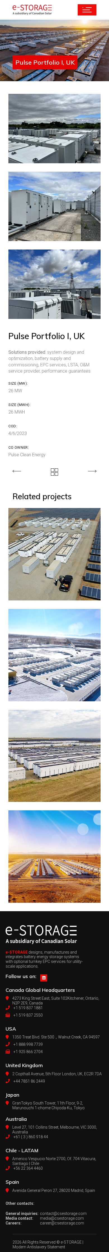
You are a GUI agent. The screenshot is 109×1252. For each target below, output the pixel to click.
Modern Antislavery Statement (39, 1247)
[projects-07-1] (54, 284)
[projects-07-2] (54, 206)
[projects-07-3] (54, 128)
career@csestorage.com (62, 1223)
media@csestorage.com (62, 1218)
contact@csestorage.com (63, 1213)
